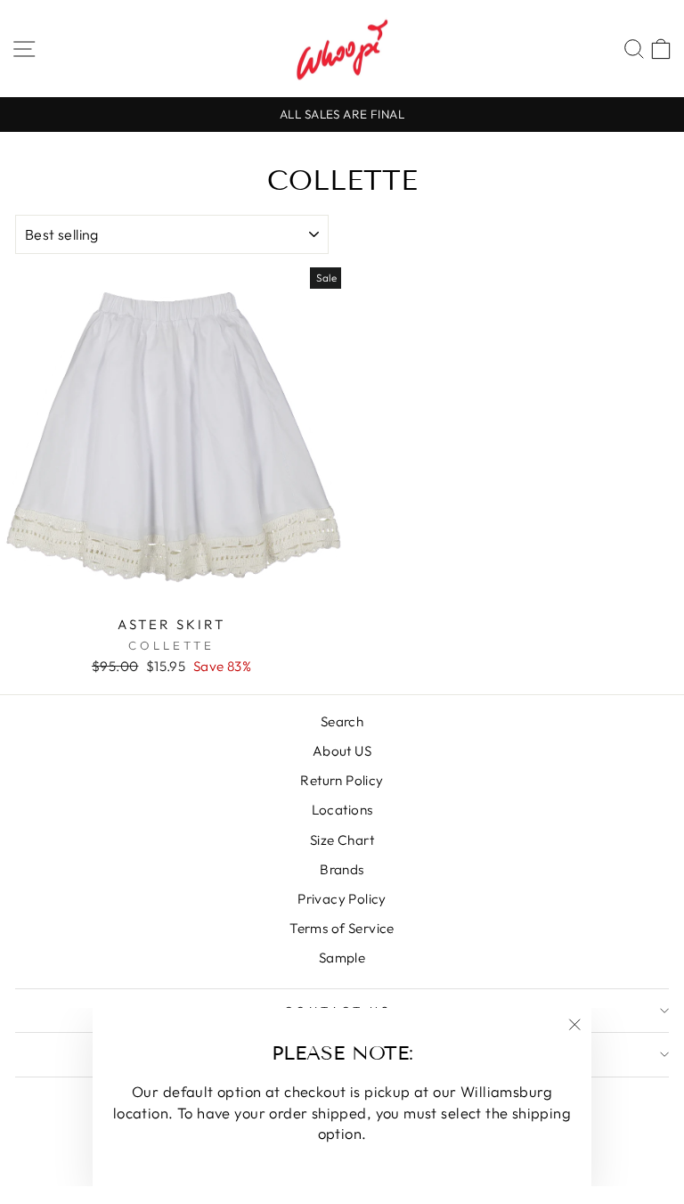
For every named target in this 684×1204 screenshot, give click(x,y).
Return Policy (341, 780)
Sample (342, 957)
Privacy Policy (342, 898)
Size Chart (342, 839)
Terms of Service (342, 928)
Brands (341, 869)
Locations (342, 809)
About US (342, 750)
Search (342, 721)
